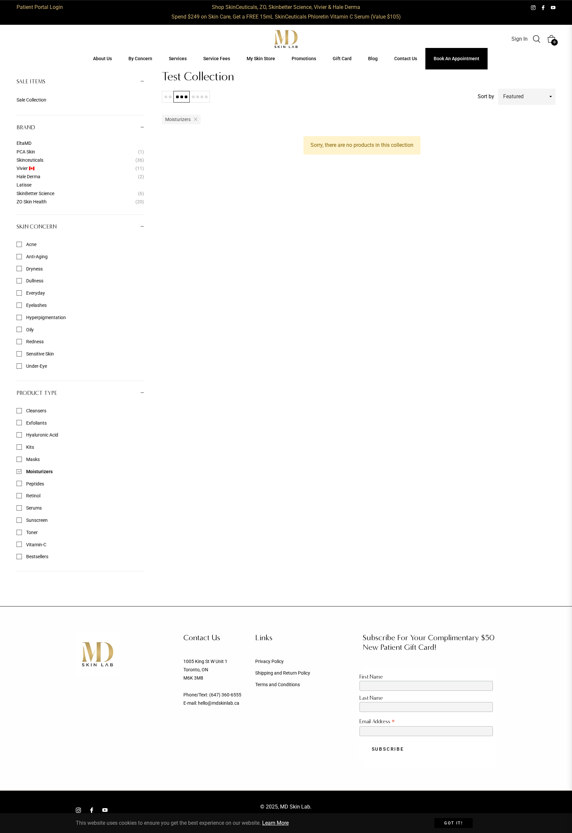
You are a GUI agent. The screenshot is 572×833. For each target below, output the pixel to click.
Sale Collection (31, 100)
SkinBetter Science (80, 193)
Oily (29, 329)
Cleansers (35, 410)
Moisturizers (39, 471)
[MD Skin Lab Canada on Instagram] (533, 7)
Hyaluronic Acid (41, 434)
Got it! (453, 823)
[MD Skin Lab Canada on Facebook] (543, 7)
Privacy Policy (269, 661)
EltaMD (24, 143)
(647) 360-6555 (225, 694)
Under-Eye (36, 366)
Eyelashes (36, 305)
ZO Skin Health (80, 201)
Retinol (32, 495)
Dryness (34, 268)
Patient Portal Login (40, 7)
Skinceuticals (80, 160)
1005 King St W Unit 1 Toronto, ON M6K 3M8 (205, 670)
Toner (31, 532)
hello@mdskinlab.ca (218, 703)
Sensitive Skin (39, 353)
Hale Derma (80, 176)
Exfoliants (36, 423)
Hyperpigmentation (45, 317)
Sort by (486, 96)
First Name (371, 677)
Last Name (371, 698)
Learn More (275, 823)
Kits (29, 447)
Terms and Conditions (277, 684)
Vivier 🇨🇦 (80, 168)
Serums (33, 508)
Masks (32, 459)
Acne (30, 244)
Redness (34, 341)
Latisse (24, 184)
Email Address (377, 721)
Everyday (35, 293)
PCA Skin (80, 151)
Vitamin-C (35, 544)
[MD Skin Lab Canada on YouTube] (553, 7)
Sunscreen (36, 520)
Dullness (34, 280)
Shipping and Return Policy (282, 673)
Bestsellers (36, 556)
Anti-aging (36, 256)
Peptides (34, 483)
